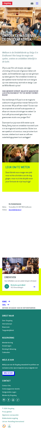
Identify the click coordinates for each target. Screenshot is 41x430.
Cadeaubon (6, 352)
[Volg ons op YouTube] (13, 400)
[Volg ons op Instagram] (4, 400)
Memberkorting (7, 342)
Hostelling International (16, 421)
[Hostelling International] (4, 427)
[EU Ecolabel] (10, 427)
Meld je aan (8, 373)
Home (4, 301)
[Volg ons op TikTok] (17, 400)
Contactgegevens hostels (11, 389)
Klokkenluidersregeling (10, 418)
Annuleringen (6, 346)
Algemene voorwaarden (10, 415)
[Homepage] (7, 4)
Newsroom (6, 327)
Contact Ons (6, 385)
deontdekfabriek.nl (15, 210)
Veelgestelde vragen (9, 392)
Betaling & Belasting (9, 349)
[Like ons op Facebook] (8, 400)
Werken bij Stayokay (9, 395)
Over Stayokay (7, 320)
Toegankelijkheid (8, 330)
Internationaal (7, 324)
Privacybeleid (7, 412)
